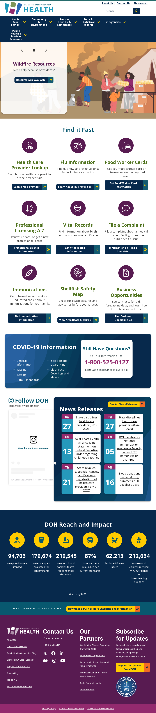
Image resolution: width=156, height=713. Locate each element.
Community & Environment (39, 22)
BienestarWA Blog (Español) (20, 659)
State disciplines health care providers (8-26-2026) (87, 423)
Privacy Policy (49, 708)
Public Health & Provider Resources (16, 35)
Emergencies (113, 22)
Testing (21, 375)
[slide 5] (45, 56)
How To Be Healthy (31, 83)
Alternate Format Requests (71, 708)
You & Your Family (15, 22)
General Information (24, 362)
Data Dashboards (27, 380)
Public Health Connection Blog (21, 653)
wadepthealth (51, 479)
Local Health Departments (92, 655)
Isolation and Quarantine (58, 362)
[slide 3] (34, 56)
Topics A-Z (12, 679)
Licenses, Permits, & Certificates (64, 22)
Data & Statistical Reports (88, 22)
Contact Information (53, 638)
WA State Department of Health (26, 479)
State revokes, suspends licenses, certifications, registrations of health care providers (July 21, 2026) (86, 479)
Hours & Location (52, 644)
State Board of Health (90, 682)
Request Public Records (18, 666)
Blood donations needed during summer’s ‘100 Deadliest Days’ (129, 479)
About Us (107, 3)
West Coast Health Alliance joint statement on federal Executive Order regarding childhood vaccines (86, 448)
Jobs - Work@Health (17, 646)
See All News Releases (123, 404)
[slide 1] (23, 56)
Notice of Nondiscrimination (100, 708)
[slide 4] (39, 56)
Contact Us (123, 3)
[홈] (31, 8)
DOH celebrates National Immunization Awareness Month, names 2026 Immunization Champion (129, 448)
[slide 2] (28, 56)
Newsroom (140, 3)
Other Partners (87, 689)
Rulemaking (12, 673)
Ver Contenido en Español (19, 686)
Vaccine (21, 369)
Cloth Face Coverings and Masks (59, 373)
